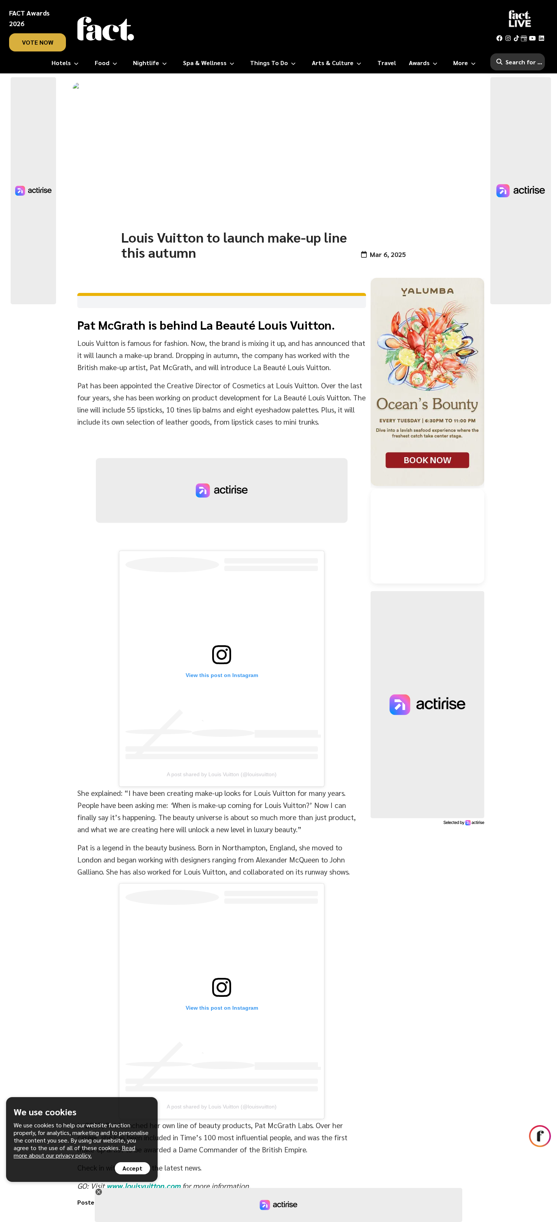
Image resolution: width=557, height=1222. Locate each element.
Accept (132, 1168)
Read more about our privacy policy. (74, 1151)
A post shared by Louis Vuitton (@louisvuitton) (222, 774)
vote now (37, 42)
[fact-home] (105, 29)
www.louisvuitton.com (143, 1186)
